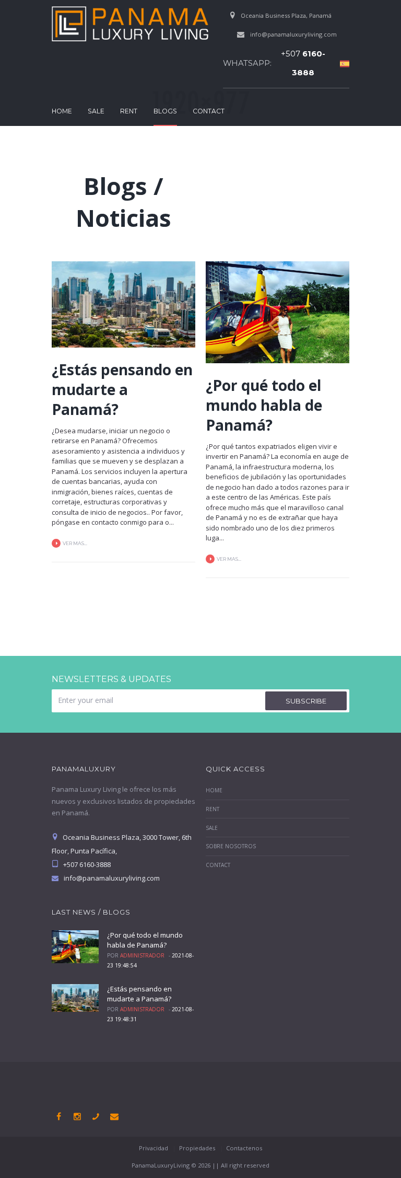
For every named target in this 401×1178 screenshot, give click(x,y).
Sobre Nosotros (231, 846)
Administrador (142, 955)
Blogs (165, 111)
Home (62, 111)
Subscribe (306, 701)
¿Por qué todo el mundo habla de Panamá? (264, 405)
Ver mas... (75, 543)
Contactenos (244, 1148)
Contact (209, 111)
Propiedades (197, 1148)
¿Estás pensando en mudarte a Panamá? (122, 389)
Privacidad (153, 1148)
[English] (342, 63)
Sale (96, 111)
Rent (128, 111)
